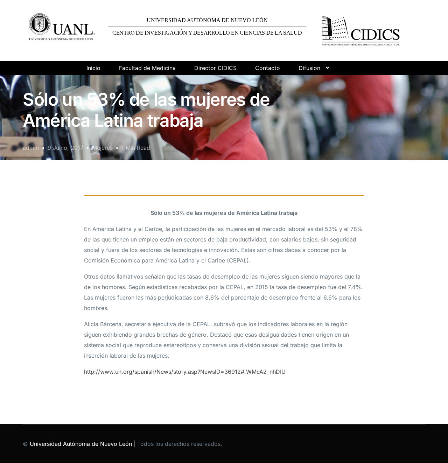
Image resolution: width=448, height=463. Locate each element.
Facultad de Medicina (147, 67)
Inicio (93, 67)
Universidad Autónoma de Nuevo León (81, 443)
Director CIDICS (215, 67)
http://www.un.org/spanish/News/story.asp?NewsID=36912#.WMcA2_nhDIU (185, 371)
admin (31, 147)
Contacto (267, 67)
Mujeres (102, 147)
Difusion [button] (309, 67)
